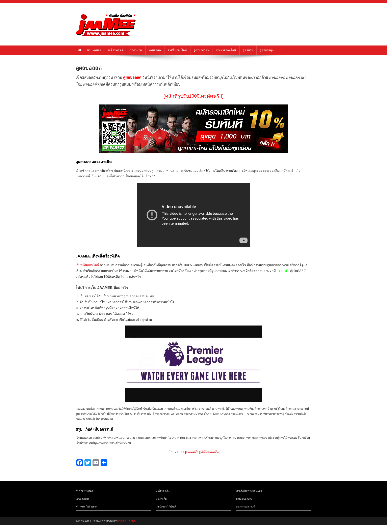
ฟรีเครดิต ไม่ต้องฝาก (86, 506)
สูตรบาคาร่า (201, 50)
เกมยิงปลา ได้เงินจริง (167, 506)
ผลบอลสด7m (82, 498)
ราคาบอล (136, 50)
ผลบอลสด (155, 50)
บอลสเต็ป (192, 452)
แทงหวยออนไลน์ (225, 50)
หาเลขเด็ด (161, 498)
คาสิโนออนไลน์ (177, 50)
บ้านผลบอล (94, 50)
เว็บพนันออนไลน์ (87, 265)
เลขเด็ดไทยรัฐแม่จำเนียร (249, 491)
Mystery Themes (126, 520)
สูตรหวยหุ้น (267, 50)
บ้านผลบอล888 (244, 498)
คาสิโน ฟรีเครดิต (84, 491)
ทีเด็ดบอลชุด (115, 50)
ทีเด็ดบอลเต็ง (210, 452)
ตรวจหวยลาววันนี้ (245, 506)
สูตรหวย (248, 50)
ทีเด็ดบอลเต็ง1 (163, 491)
